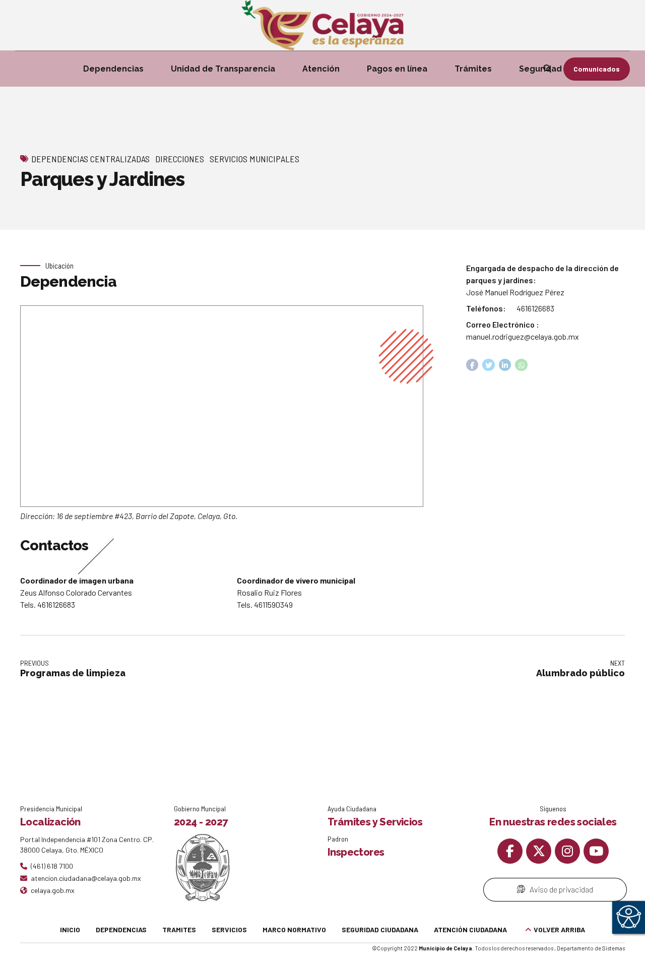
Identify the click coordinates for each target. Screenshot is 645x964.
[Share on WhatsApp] (521, 365)
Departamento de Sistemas (591, 948)
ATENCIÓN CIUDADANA (470, 929)
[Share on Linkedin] (505, 365)
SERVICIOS (229, 929)
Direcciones (179, 158)
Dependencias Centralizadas (90, 158)
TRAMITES (179, 929)
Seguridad (540, 69)
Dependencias (113, 69)
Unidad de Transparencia (223, 69)
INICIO (70, 929)
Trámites (473, 69)
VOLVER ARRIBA (559, 929)
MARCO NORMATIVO (294, 929)
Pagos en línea (397, 69)
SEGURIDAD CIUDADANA (380, 929)
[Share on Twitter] (488, 365)
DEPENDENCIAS (121, 929)
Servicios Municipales (254, 158)
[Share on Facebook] (472, 365)
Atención (321, 69)
